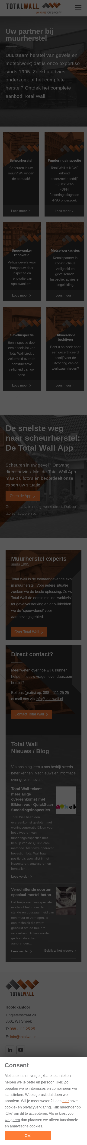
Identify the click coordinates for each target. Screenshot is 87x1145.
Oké (28, 1136)
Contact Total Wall (29, 714)
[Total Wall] (33, 8)
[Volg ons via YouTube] (20, 1050)
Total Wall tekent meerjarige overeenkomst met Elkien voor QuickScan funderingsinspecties (32, 799)
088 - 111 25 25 (22, 1029)
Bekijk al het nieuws (59, 950)
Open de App (21, 496)
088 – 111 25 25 (56, 693)
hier (65, 1101)
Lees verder (20, 876)
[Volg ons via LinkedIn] (10, 1050)
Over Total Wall (27, 632)
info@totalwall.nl (49, 699)
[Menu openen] (78, 8)
